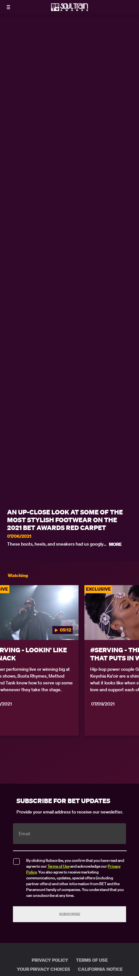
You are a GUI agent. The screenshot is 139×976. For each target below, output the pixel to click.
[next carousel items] (130, 626)
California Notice (100, 969)
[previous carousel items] (8, 626)
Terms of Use (59, 866)
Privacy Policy (50, 960)
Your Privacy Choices (43, 969)
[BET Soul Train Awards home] (69, 9)
